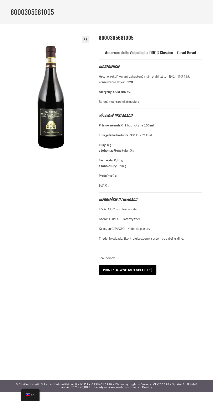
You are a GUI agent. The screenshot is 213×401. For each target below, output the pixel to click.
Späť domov (107, 258)
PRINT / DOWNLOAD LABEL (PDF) (127, 270)
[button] (85, 39)
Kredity (147, 387)
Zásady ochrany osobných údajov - (118, 387)
